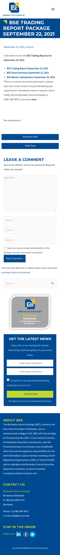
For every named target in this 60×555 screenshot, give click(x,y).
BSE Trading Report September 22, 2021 (27, 68)
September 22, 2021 (38, 72)
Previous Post (30, 136)
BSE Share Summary (17, 72)
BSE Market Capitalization (20, 77)
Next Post (30, 145)
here (34, 99)
